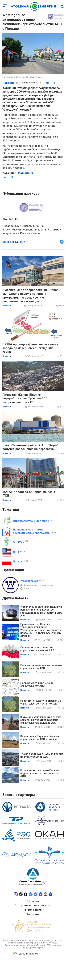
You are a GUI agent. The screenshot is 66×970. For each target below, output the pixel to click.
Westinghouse (29, 580)
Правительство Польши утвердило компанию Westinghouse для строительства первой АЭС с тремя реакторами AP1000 (41, 630)
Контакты (32, 914)
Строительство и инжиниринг (39, 585)
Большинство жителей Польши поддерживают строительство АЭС (39, 773)
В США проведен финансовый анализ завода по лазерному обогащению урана (30, 348)
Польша (18, 561)
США (16, 552)
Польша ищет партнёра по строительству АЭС (37, 684)
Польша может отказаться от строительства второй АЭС (39, 649)
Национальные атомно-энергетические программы (31, 531)
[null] (47, 83)
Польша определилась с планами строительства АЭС (41, 667)
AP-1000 (18, 541)
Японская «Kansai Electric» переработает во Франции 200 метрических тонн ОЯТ (24, 398)
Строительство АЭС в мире (31, 520)
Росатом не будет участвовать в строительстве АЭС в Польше (40, 702)
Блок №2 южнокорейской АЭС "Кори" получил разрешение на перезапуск (30, 447)
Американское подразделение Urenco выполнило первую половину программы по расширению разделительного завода (30, 295)
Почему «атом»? (33, 909)
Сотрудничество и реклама (33, 905)
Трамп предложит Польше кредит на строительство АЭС (41, 755)
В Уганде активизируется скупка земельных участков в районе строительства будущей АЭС (40, 720)
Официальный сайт (13, 241)
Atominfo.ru (25, 173)
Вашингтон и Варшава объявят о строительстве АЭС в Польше (40, 738)
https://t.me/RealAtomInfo (62, 242)
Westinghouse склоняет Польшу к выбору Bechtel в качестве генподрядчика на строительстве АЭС (41, 611)
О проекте (33, 901)
